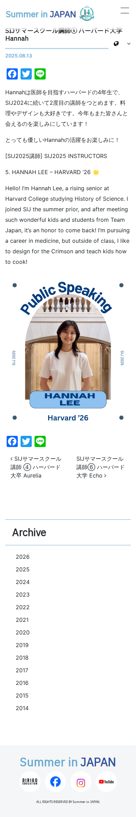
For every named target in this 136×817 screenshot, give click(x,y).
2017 (22, 670)
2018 (22, 657)
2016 (22, 682)
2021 (22, 619)
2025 (23, 569)
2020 (23, 632)
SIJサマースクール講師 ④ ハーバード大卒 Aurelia (35, 467)
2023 (23, 594)
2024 (23, 581)
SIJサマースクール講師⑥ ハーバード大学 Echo (100, 467)
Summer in (41, 14)
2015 (22, 695)
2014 (22, 708)
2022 (23, 607)
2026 (23, 556)
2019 (22, 644)
